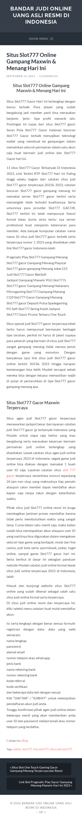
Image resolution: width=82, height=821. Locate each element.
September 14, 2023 (21, 76)
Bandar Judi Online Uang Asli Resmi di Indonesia (41, 15)
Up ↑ (42, 812)
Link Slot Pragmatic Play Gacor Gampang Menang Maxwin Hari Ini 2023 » (45, 783)
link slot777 (41, 749)
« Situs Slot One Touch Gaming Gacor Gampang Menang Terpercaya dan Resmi (36, 769)
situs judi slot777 (61, 749)
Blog (25, 740)
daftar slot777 (22, 749)
